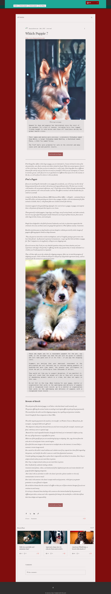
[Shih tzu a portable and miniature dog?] (29, 537)
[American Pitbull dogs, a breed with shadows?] (82, 537)
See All (92, 527)
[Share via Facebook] (26, 513)
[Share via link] (38, 513)
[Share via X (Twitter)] (30, 513)
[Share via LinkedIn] (34, 513)
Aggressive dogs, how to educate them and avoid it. (54, 548)
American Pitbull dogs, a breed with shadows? (80, 548)
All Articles (20, 17)
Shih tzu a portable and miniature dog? (26, 548)
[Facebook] (53, 587)
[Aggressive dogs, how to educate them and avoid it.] (55, 537)
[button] (91, 17)
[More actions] (85, 29)
